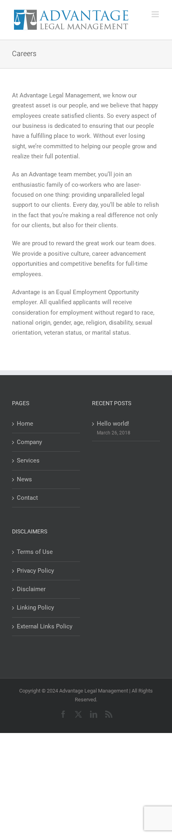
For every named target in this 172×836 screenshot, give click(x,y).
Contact (27, 497)
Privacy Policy (35, 570)
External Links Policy (44, 626)
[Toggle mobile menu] (156, 14)
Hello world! (113, 423)
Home (25, 423)
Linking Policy (35, 607)
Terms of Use (35, 551)
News (24, 479)
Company (29, 442)
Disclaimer (31, 589)
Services (28, 460)
